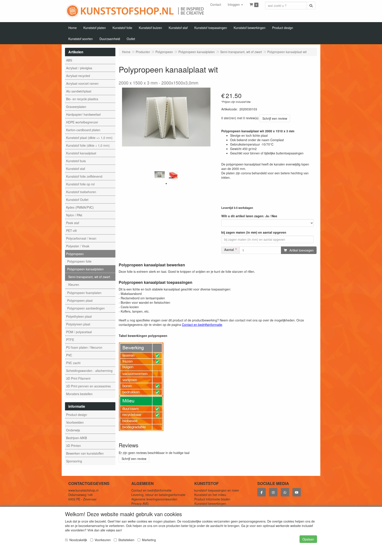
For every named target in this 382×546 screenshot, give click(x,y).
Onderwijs (73, 430)
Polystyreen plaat (78, 324)
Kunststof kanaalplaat (81, 153)
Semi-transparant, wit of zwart (89, 277)
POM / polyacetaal (79, 332)
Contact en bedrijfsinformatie (151, 490)
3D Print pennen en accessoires (88, 386)
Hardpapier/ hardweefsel (83, 114)
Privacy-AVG (140, 503)
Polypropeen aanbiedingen (86, 308)
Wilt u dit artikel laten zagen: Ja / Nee (249, 216)
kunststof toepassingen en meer (216, 490)
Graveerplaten (76, 106)
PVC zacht (73, 363)
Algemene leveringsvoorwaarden (154, 499)
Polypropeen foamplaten (84, 292)
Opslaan (308, 539)
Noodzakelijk (78, 540)
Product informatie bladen (212, 499)
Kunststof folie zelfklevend (84, 176)
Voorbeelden (75, 422)
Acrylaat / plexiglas (79, 68)
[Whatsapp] (285, 492)
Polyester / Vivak (77, 246)
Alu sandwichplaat (78, 91)
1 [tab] (166, 183)
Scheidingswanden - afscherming (89, 370)
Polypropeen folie (79, 261)
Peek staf (72, 223)
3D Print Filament (78, 378)
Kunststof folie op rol (80, 184)
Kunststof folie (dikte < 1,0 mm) (88, 145)
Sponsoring (74, 461)
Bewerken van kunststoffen (85, 453)
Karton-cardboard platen (83, 130)
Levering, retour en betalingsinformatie (158, 494)
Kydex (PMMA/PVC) (80, 207)
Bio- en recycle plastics (82, 99)
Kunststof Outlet (77, 199)
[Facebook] (261, 492)
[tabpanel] (160, 174)
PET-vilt (71, 230)
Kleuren (73, 284)
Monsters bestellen (79, 394)
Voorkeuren (103, 540)
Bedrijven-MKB (76, 438)
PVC (69, 355)
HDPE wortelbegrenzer (82, 122)
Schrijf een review (274, 118)
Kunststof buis (76, 161)
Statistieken (126, 540)
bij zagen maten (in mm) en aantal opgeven (253, 232)
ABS (69, 60)
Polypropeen (75, 254)
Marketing (149, 540)
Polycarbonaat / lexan (81, 238)
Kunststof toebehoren (81, 192)
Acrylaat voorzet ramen (82, 83)
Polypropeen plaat (80, 300)
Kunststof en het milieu (210, 494)
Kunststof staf (75, 168)
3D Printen (73, 445)
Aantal (229, 249)
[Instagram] (273, 492)
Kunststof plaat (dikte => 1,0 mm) (89, 137)
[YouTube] (296, 492)
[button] (235, 4)
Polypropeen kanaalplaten (85, 269)
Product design (76, 414)
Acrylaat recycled (78, 75)
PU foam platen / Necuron (84, 347)
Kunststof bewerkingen (210, 503)
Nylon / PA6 (74, 215)
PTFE (70, 339)
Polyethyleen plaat (79, 316)
